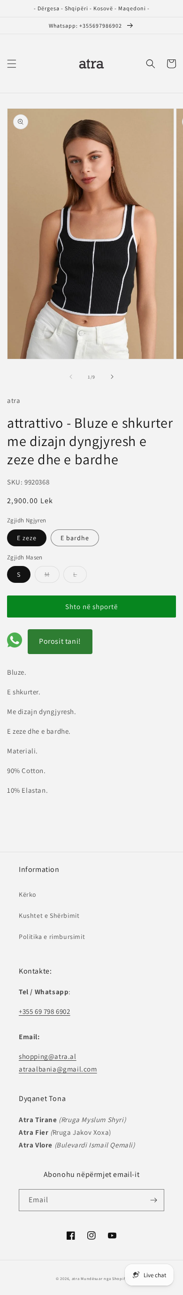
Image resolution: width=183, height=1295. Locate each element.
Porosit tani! (60, 641)
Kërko (28, 894)
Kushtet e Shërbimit (49, 915)
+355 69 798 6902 (44, 1011)
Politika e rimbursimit (52, 936)
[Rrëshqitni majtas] (71, 376)
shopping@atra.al (47, 1056)
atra (76, 1278)
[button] (11, 63)
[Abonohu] (153, 1200)
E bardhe (75, 538)
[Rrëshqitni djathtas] (112, 376)
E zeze (27, 538)
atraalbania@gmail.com (58, 1068)
